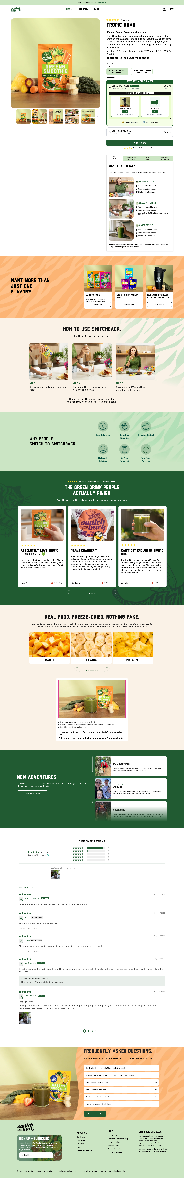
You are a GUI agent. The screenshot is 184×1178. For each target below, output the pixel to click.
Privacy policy (65, 1171)
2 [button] (88, 1031)
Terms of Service (115, 1145)
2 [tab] (91, 593)
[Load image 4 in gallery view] (72, 116)
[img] (25, 894)
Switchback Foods (33, 1171)
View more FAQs (95, 1114)
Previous (69, 593)
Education (81, 1140)
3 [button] (92, 1031)
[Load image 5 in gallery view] (88, 116)
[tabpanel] (42, 546)
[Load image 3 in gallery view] (56, 116)
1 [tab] (89, 593)
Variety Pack (93, 295)
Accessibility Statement (118, 1149)
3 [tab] (92, 593)
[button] (69, 9)
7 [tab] (97, 670)
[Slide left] (13, 116)
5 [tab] (93, 670)
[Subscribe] (57, 1155)
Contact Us (112, 1135)
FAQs (79, 1147)
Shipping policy (99, 1171)
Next (115, 593)
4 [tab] (94, 593)
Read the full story (32, 794)
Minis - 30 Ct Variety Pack (128, 296)
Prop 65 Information (116, 1152)
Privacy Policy (114, 1142)
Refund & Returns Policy (118, 1139)
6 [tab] (95, 670)
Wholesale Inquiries (85, 1150)
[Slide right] (97, 116)
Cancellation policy (117, 1171)
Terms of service (82, 1171)
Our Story (81, 1137)
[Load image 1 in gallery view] (23, 116)
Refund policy (50, 1171)
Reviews (80, 1144)
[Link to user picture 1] (25, 1018)
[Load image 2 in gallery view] (39, 116)
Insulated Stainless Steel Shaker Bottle (158, 296)
